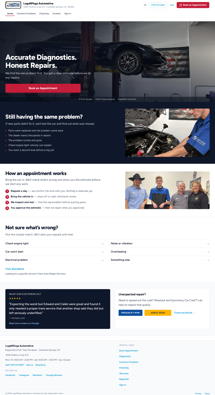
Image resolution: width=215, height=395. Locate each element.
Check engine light (17, 243)
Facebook (10, 375)
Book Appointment (128, 350)
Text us (29, 365)
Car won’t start (14, 251)
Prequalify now (130, 313)
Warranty (123, 373)
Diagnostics (125, 356)
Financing (44, 13)
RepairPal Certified (127, 99)
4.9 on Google (85, 99)
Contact (57, 13)
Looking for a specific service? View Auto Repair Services (35, 273)
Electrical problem (16, 259)
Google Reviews (54, 375)
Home (10, 13)
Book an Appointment (43, 88)
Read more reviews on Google (24, 323)
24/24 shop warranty (105, 99)
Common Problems (26, 13)
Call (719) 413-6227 (14, 365)
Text (172, 5)
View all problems (14, 268)
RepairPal (124, 379)
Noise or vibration (121, 243)
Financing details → (184, 312)
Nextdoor (37, 375)
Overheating (118, 251)
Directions (40, 365)
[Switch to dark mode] (145, 5)
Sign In (67, 13)
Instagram (24, 375)
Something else (120, 259)
